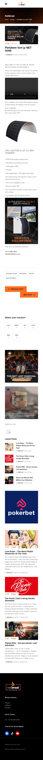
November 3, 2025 (17, 662)
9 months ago (27, 451)
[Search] (8, 432)
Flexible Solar (12, 273)
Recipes (8, 708)
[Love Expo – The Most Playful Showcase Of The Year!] (9, 447)
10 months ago (27, 472)
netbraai (23, 273)
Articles (12, 19)
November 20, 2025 (17, 572)
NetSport (8, 705)
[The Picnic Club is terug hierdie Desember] (9, 459)
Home (6, 19)
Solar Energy (11, 278)
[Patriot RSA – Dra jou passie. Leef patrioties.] (9, 469)
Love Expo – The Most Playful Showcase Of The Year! (25, 445)
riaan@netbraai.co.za (12, 254)
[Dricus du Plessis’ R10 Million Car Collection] (9, 480)
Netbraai (9, 55)
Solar (32, 273)
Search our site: (10, 424)
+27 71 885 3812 (11, 251)
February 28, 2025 (17, 55)
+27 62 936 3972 (14, 720)
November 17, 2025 (17, 617)
